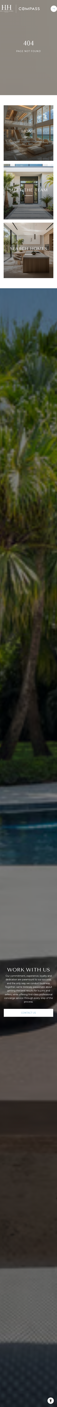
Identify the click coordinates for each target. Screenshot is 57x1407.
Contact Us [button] (28, 1012)
